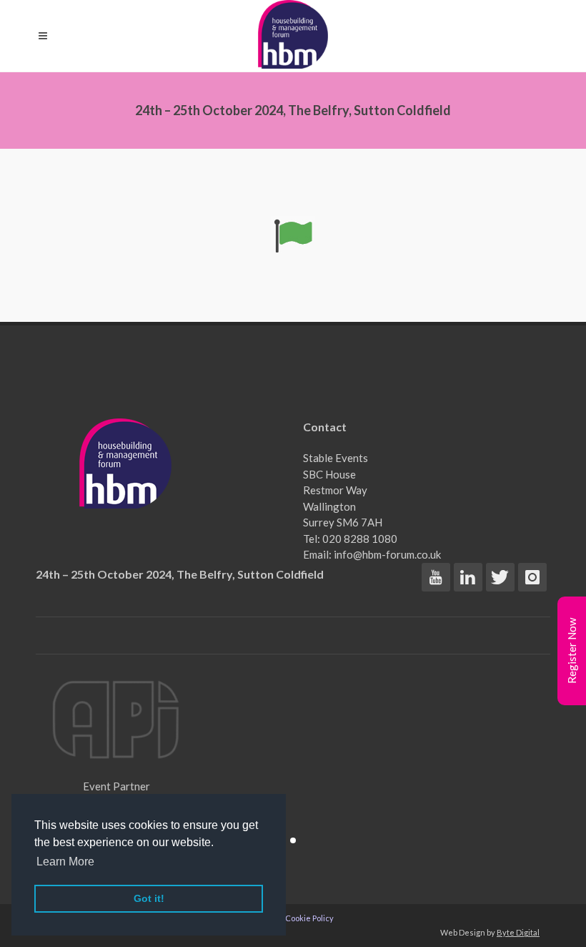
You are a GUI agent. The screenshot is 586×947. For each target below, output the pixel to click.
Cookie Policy (309, 918)
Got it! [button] (149, 898)
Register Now (571, 651)
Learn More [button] (65, 861)
